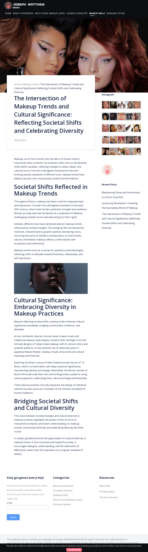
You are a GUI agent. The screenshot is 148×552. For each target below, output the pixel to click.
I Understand (74, 550)
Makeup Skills (97, 13)
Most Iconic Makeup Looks (50, 13)
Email (9, 502)
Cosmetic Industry (76, 13)
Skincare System (116, 13)
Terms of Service (108, 497)
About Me (104, 485)
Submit (13, 517)
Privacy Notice (107, 491)
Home (8, 13)
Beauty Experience (23, 13)
